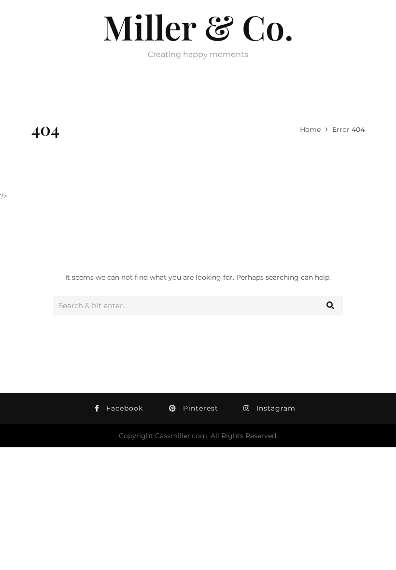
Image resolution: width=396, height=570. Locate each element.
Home (310, 129)
